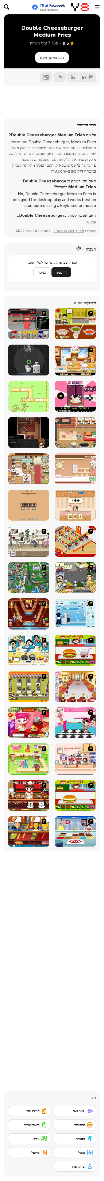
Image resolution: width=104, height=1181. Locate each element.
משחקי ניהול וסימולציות (68, 230)
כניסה (42, 272)
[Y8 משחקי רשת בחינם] (80, 7)
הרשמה (61, 272)
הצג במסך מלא (52, 57)
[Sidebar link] (97, 7)
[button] (91, 222)
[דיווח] (60, 77)
